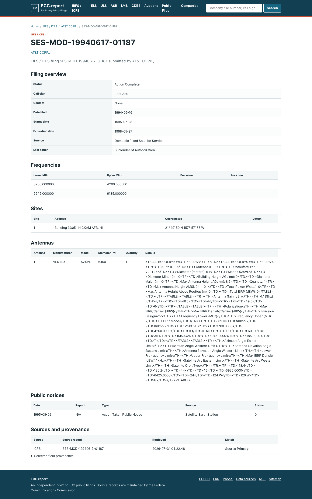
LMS (124, 6)
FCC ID (204, 479)
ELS (94, 6)
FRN (216, 479)
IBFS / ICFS (76, 8)
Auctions (151, 6)
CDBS (136, 6)
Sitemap (275, 479)
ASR (114, 6)
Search (272, 8)
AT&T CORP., (69, 26)
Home (35, 26)
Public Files (166, 8)
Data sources (246, 479)
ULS (104, 6)
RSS (262, 479)
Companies (189, 6)
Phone (228, 479)
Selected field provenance (54, 456)
